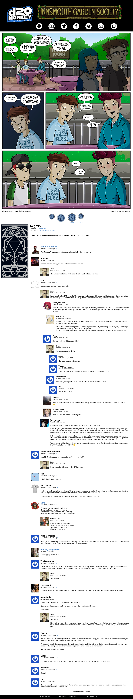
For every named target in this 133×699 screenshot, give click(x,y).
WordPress (62, 696)
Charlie (41, 231)
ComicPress (73, 696)
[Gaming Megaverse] (35, 556)
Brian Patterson (45, 696)
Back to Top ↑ (94, 696)
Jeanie (47, 231)
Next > (72, 222)
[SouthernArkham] (35, 253)
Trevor (52, 231)
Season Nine (41, 229)
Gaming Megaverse (50, 549)
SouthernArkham (49, 247)
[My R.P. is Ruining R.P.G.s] (66, 212)
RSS (87, 696)
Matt (43, 503)
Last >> (81, 222)
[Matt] (35, 509)
